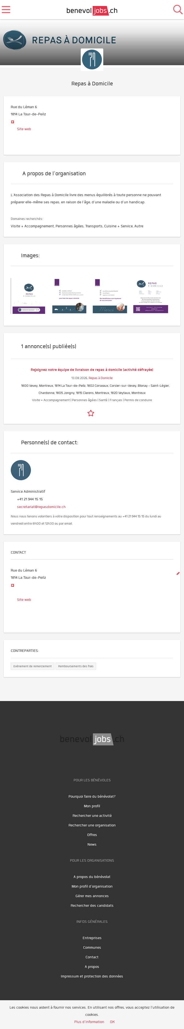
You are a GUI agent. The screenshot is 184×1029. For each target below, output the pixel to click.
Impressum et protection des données (92, 976)
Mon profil (92, 806)
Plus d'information (89, 1022)
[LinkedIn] (99, 760)
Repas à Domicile (101, 378)
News (92, 844)
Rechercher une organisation (92, 825)
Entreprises (92, 938)
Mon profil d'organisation (92, 886)
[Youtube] (88, 760)
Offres (92, 835)
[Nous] (112, 295)
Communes (92, 947)
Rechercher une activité (92, 815)
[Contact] (153, 295)
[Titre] (31, 295)
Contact (92, 957)
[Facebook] (77, 760)
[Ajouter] (178, 573)
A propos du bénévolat (92, 877)
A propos (92, 967)
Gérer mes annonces (92, 896)
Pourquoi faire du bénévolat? (92, 796)
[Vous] (72, 295)
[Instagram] (108, 760)
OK (112, 1022)
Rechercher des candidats (92, 905)
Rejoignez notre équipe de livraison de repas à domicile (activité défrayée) (92, 369)
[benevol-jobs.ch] (92, 9)
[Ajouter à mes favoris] (92, 412)
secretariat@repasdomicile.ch (41, 507)
